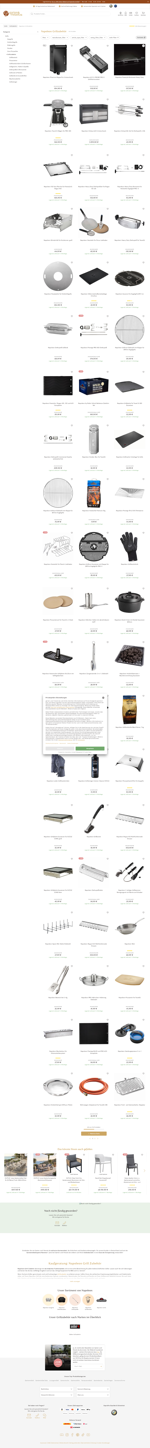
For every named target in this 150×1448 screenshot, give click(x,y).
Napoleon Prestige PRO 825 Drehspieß (94, 348)
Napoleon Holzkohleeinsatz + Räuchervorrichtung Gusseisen (129, 675)
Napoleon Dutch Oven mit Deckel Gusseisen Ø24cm (130, 621)
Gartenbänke (98, 1380)
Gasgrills (10, 39)
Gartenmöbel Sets (42, 1380)
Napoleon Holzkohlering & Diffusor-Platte (58, 1105)
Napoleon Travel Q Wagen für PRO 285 (58, 131)
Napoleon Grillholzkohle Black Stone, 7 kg (130, 727)
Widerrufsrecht (64, 1443)
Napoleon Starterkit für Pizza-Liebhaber (93, 240)
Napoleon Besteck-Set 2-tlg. (58, 997)
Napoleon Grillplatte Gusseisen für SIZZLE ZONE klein (58, 891)
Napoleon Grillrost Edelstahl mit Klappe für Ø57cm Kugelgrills (58, 512)
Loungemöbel (54, 1380)
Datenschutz (55, 1443)
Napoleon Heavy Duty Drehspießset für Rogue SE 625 (93, 188)
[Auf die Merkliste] (72, 45)
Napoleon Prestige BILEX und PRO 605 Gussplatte (94, 1052)
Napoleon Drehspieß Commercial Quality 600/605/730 (58, 458)
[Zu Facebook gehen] (72, 1435)
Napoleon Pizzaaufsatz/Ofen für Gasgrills (130, 781)
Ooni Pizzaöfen (12, 51)
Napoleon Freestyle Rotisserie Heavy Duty (129, 77)
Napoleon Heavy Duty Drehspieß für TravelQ (130, 240)
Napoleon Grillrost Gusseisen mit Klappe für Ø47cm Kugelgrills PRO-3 (94, 565)
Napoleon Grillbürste (94, 837)
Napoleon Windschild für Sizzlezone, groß (58, 240)
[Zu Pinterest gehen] (77, 1435)
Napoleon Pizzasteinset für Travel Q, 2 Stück (58, 620)
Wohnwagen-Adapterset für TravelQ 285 (94, 1105)
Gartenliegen (108, 1380)
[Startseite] (12, 14)
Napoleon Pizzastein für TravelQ (130, 997)
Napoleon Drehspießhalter (94, 890)
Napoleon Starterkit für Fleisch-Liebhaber (58, 564)
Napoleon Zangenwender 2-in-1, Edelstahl (93, 674)
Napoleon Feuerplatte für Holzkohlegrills (58, 294)
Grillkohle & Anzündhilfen (18, 76)
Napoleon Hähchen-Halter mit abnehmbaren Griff (94, 621)
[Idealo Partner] (115, 6)
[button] (144, 1170)
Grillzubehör (11, 54)
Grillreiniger (13, 82)
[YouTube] (88, 1435)
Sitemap (93, 1443)
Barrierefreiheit (85, 1443)
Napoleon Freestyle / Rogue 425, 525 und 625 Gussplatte (58, 404)
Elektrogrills (11, 45)
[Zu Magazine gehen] (61, 1435)
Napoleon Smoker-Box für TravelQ (94, 457)
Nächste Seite (95, 1134)
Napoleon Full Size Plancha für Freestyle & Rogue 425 (58, 188)
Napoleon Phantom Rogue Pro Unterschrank (58, 77)
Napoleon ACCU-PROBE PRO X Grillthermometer (93, 78)
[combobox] (141, 37)
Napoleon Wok (130, 944)
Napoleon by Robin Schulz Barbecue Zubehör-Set (93, 404)
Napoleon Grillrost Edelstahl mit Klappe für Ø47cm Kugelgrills (129, 349)
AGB (49, 1443)
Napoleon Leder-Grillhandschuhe (58, 781)
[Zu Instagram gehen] (67, 1435)
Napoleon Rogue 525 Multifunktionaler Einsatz (94, 945)
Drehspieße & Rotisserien (17, 70)
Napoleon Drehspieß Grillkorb (58, 348)
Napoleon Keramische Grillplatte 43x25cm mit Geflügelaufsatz (58, 675)
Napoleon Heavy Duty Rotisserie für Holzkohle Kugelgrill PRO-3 (129, 188)
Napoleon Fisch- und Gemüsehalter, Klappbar (129, 1105)
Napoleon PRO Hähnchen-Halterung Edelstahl (93, 999)
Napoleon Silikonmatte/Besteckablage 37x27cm (94, 295)
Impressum (43, 1443)
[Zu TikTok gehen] (83, 1435)
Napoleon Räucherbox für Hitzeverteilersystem (58, 1052)
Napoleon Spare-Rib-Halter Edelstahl (58, 944)
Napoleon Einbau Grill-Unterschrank (94, 131)
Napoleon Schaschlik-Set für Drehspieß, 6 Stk (129, 131)
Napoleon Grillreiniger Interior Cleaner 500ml (93, 781)
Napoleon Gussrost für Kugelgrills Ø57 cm (130, 294)
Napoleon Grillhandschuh (129, 564)
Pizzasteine (13, 60)
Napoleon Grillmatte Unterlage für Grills (129, 457)
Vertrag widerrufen (74, 1443)
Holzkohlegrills (12, 42)
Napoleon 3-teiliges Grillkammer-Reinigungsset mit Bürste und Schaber (129, 891)
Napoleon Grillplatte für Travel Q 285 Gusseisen (129, 404)
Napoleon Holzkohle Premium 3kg (93, 511)
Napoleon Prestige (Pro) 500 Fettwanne (129, 511)
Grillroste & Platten (15, 73)
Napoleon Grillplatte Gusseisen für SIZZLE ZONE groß (58, 838)
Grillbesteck (13, 57)
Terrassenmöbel (86, 1380)
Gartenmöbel (29, 1380)
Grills (7, 36)
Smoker (9, 48)
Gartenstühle (75, 1380)
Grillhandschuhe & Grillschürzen (20, 63)
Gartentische (65, 1380)
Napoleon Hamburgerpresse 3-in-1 (129, 1051)
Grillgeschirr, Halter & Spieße (19, 67)
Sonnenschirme (119, 1380)
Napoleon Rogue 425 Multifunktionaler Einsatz (130, 838)
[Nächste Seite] (97, 1138)
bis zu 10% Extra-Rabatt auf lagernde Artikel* (66, 1)
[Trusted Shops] (110, 6)
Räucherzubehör (14, 79)
